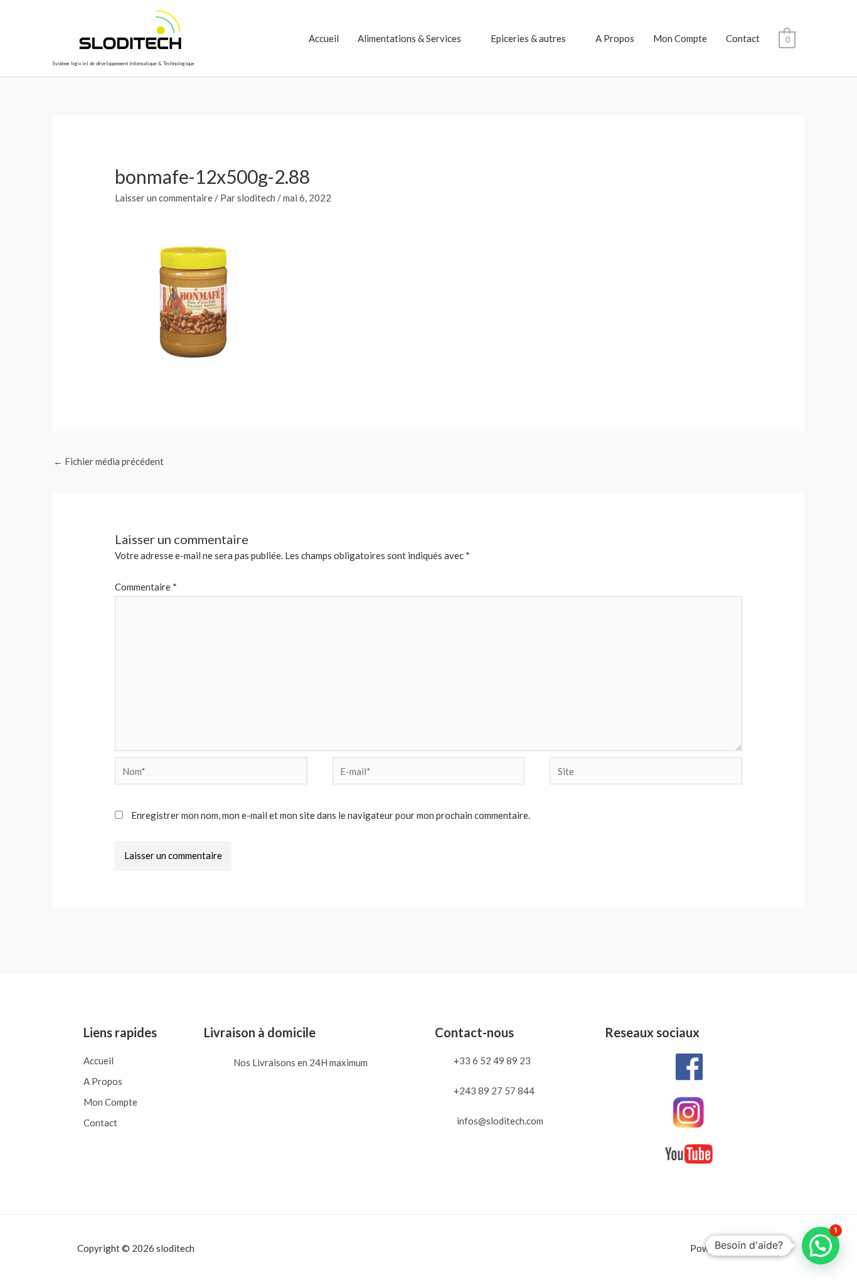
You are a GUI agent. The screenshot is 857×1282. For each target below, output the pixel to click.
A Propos (614, 38)
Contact (743, 38)
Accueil (324, 38)
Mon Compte (680, 38)
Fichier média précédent (108, 461)
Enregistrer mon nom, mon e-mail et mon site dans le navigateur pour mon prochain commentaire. (330, 815)
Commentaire (146, 586)
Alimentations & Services (409, 38)
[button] (820, 1245)
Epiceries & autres (528, 38)
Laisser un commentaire (164, 197)
